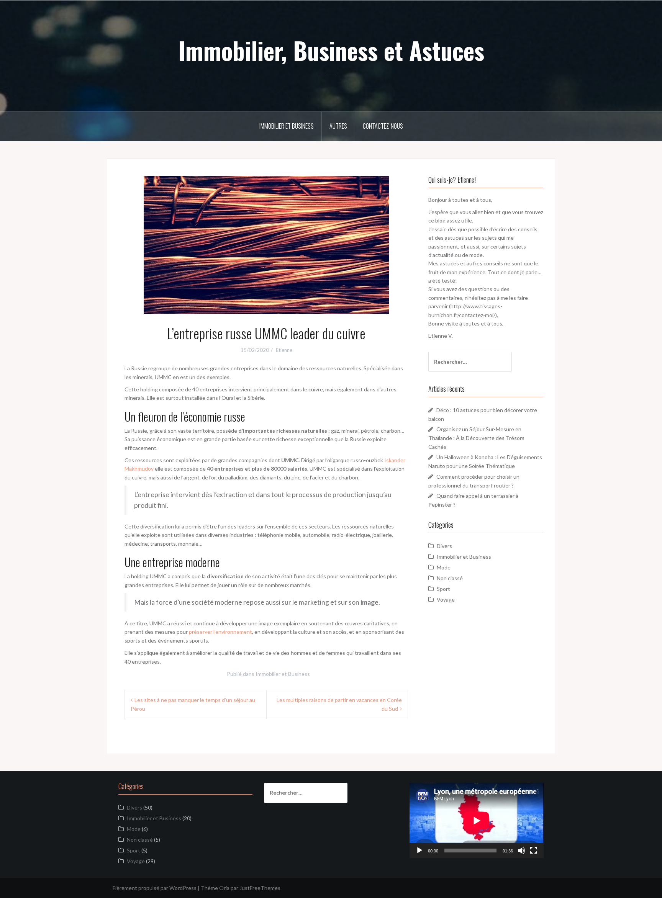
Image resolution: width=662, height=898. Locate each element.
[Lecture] (419, 850)
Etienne (284, 350)
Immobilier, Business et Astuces (331, 50)
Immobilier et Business (286, 126)
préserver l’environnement (220, 631)
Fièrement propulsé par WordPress (155, 888)
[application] (477, 820)
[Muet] (521, 850)
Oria (224, 888)
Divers (444, 546)
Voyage (446, 599)
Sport (443, 589)
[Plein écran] (533, 850)
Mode (444, 567)
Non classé (450, 578)
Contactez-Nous (383, 126)
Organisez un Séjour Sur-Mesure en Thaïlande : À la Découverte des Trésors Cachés (476, 438)
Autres (338, 126)
